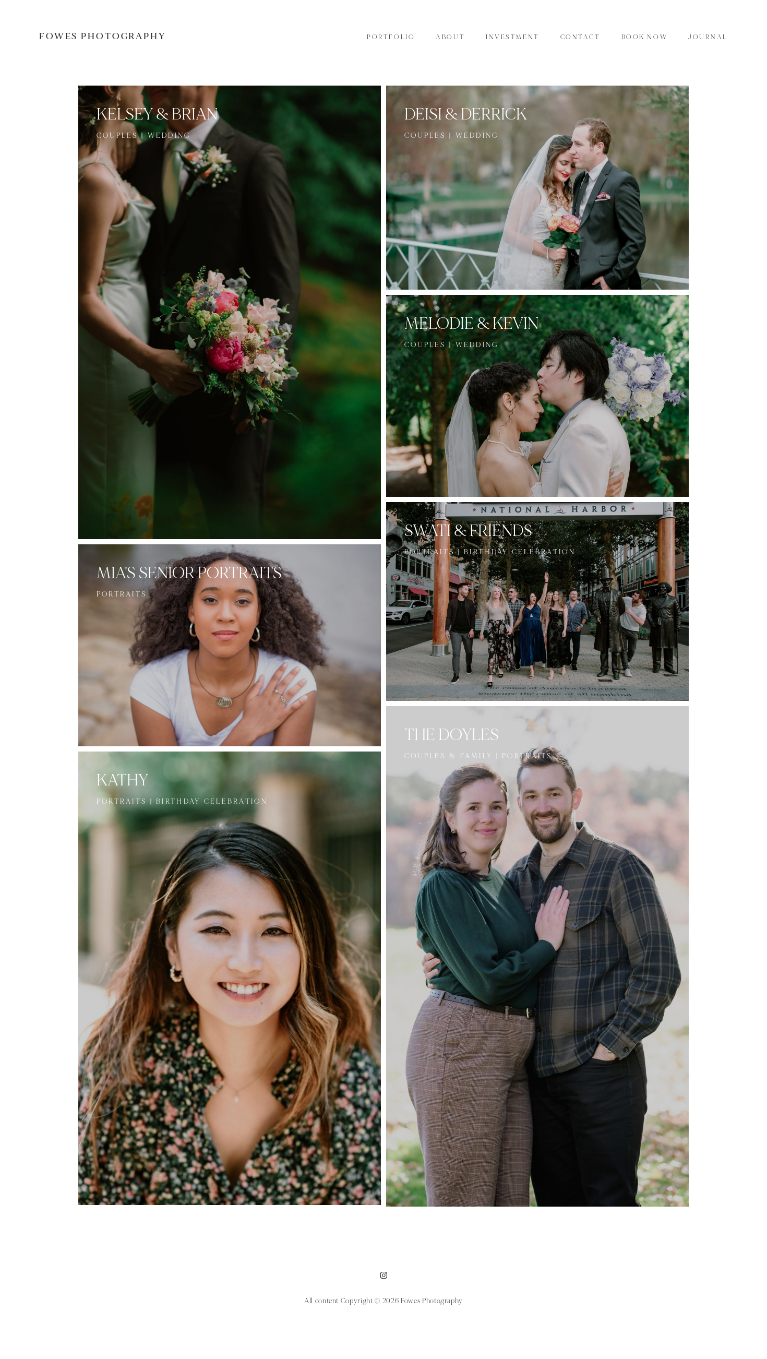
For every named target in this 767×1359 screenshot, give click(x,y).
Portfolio (391, 37)
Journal (708, 37)
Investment (513, 37)
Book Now (644, 37)
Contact (580, 37)
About (450, 37)
